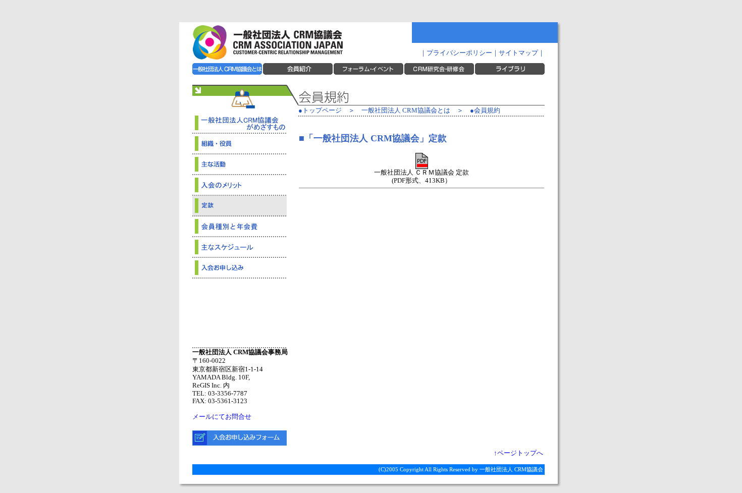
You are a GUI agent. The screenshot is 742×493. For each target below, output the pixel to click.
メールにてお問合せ (221, 416)
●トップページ (320, 110)
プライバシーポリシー (459, 53)
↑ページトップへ (518, 453)
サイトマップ (518, 53)
